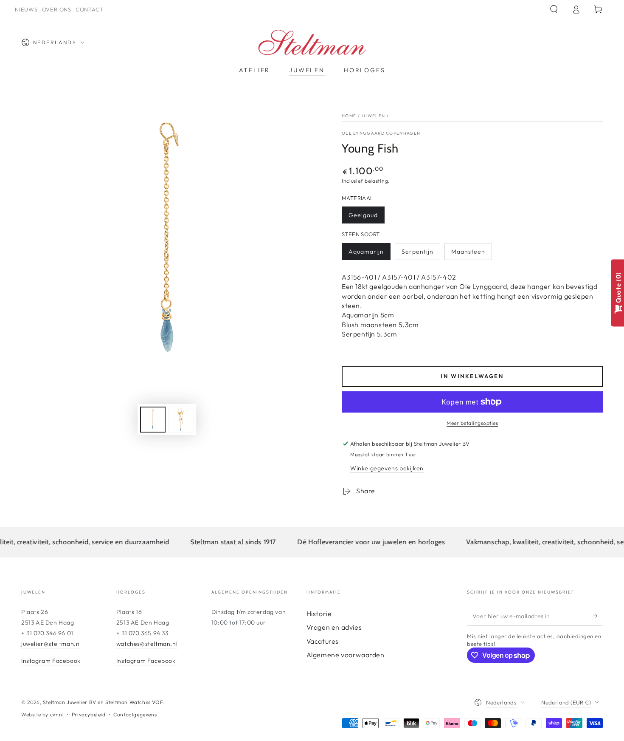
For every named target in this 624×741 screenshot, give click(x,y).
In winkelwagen (472, 376)
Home (349, 116)
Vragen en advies (334, 627)
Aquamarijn (366, 251)
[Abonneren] (598, 616)
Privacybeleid (89, 714)
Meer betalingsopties (472, 423)
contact (89, 9)
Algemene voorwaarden (345, 654)
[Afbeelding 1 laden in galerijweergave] (153, 420)
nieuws (26, 9)
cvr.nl (57, 714)
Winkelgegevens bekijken (387, 468)
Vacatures (322, 641)
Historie (319, 613)
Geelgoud (363, 215)
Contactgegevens (135, 714)
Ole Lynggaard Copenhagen (381, 133)
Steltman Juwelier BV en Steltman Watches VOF (103, 702)
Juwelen (373, 116)
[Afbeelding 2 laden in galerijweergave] (181, 420)
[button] (554, 9)
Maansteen (468, 251)
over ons (56, 9)
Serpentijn (417, 251)
